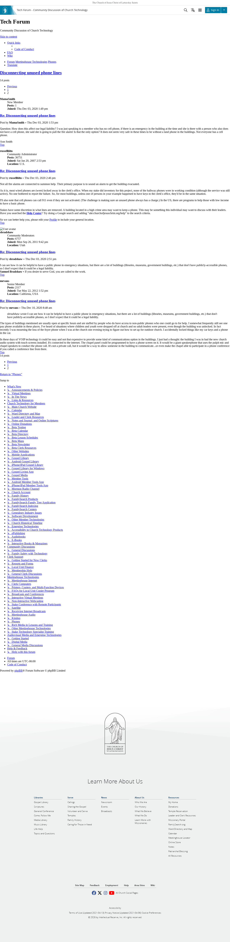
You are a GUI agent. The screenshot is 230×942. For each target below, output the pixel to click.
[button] (12, 86)
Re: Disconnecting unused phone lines (27, 115)
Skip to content (8, 36)
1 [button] (8, 89)
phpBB (18, 670)
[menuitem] (24, 49)
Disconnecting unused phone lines (31, 72)
